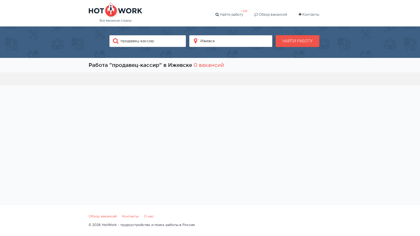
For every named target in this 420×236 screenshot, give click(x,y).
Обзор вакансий (272, 14)
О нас (149, 216)
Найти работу (231, 14)
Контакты (310, 14)
